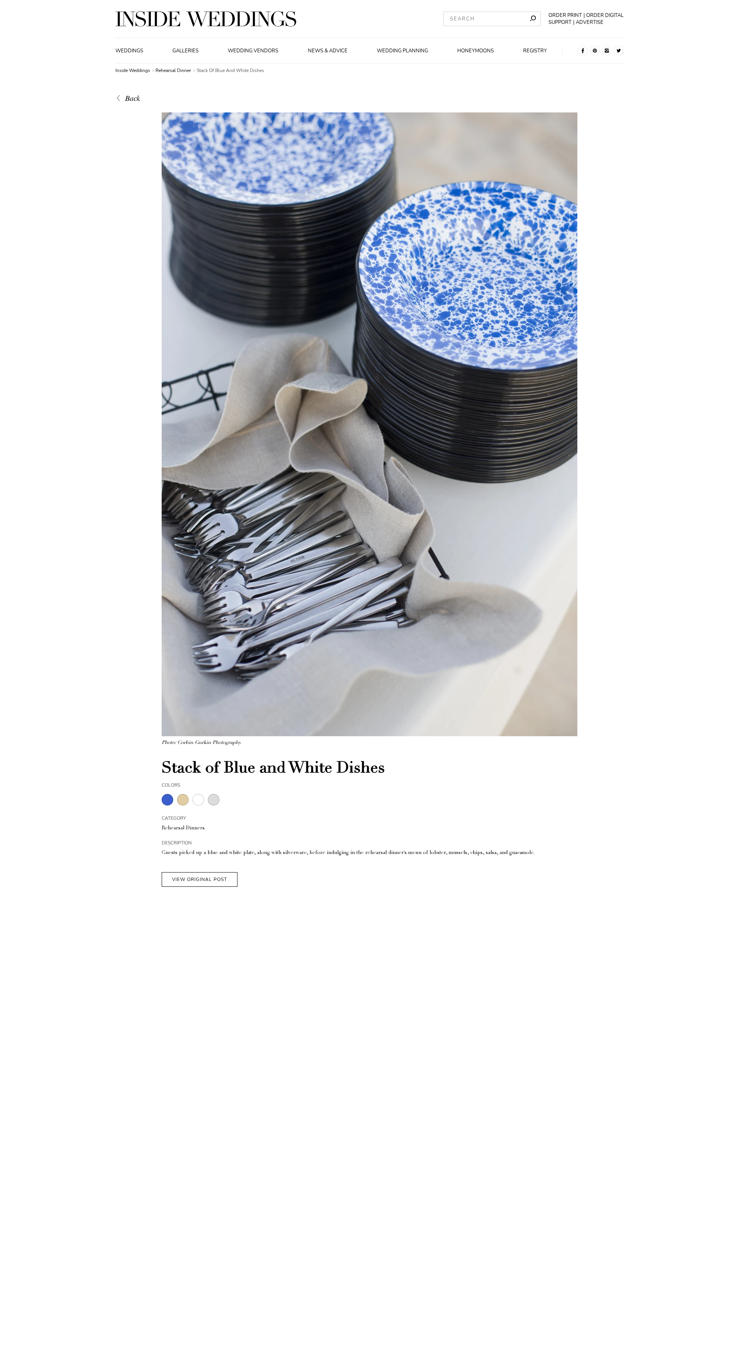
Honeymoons (475, 50)
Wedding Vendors (253, 50)
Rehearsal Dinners (183, 828)
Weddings (129, 50)
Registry (535, 50)
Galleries (185, 50)
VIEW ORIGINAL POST (199, 879)
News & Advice (328, 50)
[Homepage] (205, 19)
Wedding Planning (402, 50)
